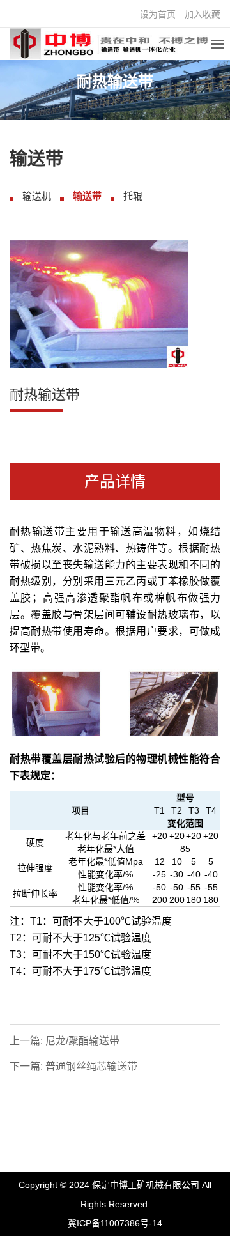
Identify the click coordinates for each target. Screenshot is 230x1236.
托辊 (132, 195)
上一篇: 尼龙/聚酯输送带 (64, 1040)
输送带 (87, 195)
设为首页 (158, 14)
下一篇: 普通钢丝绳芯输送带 (73, 1066)
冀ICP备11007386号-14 (115, 1223)
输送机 (36, 195)
